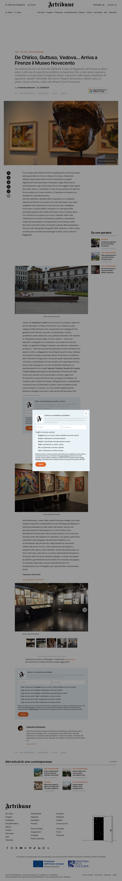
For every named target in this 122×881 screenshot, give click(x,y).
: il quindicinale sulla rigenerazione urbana (54, 441)
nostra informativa (65, 456)
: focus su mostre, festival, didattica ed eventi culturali (58, 435)
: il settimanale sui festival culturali (50, 450)
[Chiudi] (86, 413)
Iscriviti (40, 464)
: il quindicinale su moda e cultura (50, 444)
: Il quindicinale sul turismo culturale (51, 447)
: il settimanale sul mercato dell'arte (51, 438)
